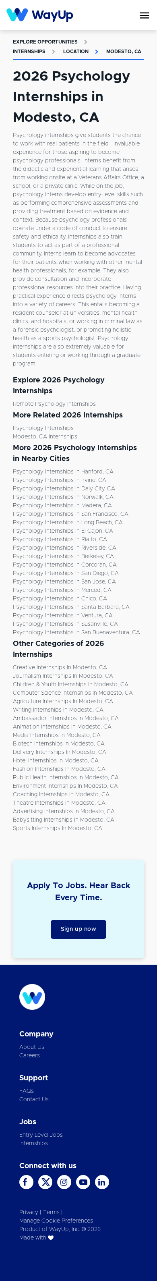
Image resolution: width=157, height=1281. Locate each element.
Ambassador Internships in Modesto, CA (66, 718)
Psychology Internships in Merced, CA (62, 590)
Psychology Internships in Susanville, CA (65, 624)
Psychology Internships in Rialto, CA (60, 539)
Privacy (28, 1212)
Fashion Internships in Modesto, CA (59, 769)
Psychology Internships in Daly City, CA (64, 489)
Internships (29, 51)
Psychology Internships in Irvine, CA (59, 480)
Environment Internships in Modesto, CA (65, 786)
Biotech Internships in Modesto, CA (59, 744)
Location (76, 51)
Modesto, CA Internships (45, 437)
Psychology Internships (43, 428)
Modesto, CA (123, 51)
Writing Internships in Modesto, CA (58, 710)
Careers (29, 1056)
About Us (31, 1047)
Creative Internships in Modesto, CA (60, 668)
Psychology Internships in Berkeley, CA (63, 556)
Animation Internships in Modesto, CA (62, 727)
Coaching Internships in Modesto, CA (61, 794)
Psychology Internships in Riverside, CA (64, 548)
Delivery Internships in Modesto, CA (59, 752)
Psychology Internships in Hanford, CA (63, 472)
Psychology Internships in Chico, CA (60, 599)
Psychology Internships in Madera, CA (62, 506)
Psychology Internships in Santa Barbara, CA (71, 607)
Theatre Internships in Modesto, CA (59, 803)
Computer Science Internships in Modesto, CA (73, 693)
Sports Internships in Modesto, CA (57, 828)
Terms (51, 1212)
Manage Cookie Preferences (56, 1221)
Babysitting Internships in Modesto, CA (63, 820)
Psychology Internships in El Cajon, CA (63, 531)
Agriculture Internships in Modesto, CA (63, 701)
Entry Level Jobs (41, 1135)
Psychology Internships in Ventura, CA (63, 616)
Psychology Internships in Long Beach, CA (68, 522)
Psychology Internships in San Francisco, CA (70, 514)
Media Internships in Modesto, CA (57, 735)
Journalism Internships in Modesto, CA (63, 676)
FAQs (26, 1091)
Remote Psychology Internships (54, 404)
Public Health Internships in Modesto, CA (66, 778)
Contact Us (34, 1099)
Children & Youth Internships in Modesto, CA (70, 684)
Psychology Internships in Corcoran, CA (65, 565)
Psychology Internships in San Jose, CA (64, 582)
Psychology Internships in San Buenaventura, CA (76, 632)
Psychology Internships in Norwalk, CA (63, 497)
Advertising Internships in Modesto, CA (64, 811)
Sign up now (79, 929)
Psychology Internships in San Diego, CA (66, 573)
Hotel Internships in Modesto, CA (56, 761)
